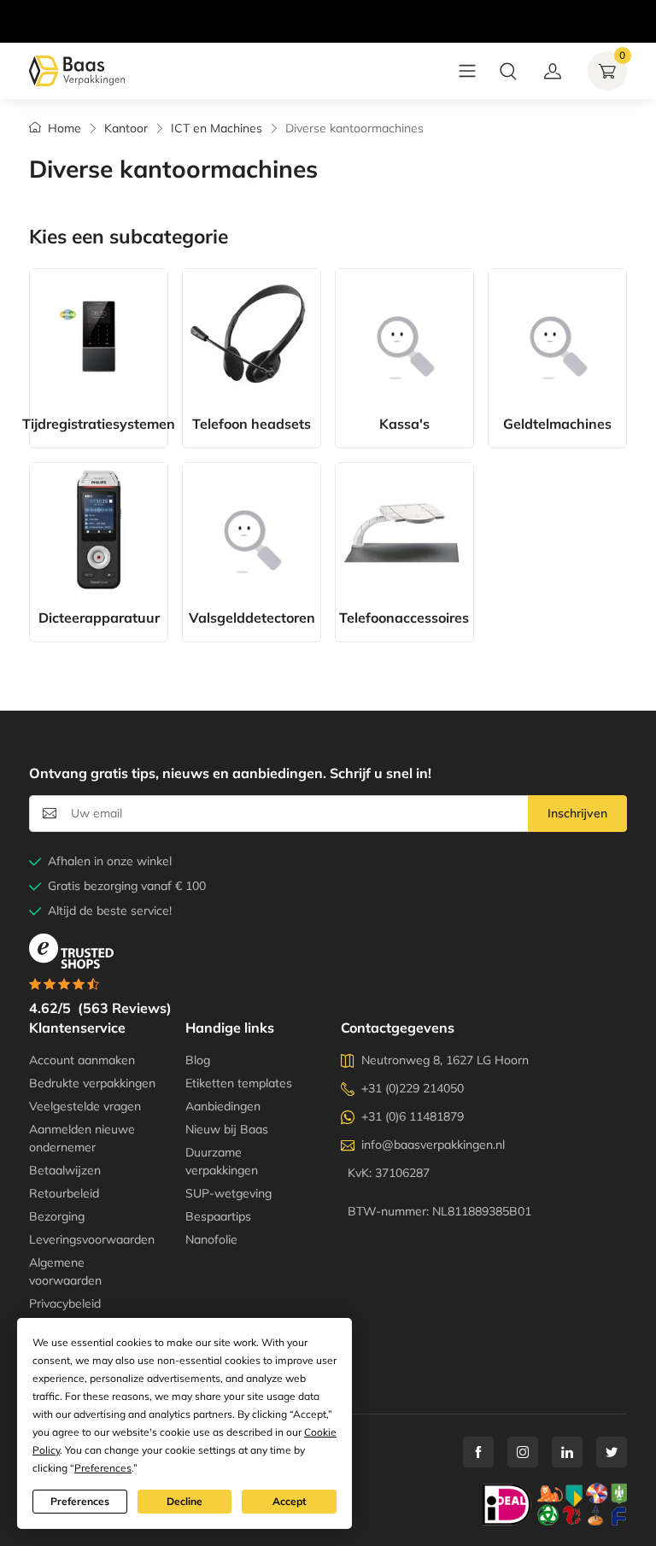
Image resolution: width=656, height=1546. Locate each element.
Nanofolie (211, 1239)
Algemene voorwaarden (65, 1271)
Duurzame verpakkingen (221, 1161)
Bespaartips (218, 1216)
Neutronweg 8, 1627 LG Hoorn (445, 1060)
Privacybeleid (65, 1303)
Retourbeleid (64, 1193)
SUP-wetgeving (228, 1193)
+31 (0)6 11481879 (412, 1116)
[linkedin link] (567, 1452)
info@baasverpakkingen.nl (433, 1144)
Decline (184, 1501)
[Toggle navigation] (467, 71)
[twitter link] (611, 1452)
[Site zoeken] (508, 70)
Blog (197, 1060)
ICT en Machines (216, 128)
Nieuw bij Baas (226, 1129)
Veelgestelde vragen (85, 1106)
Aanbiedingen (223, 1106)
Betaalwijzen (65, 1170)
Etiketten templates (238, 1083)
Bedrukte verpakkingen (92, 1083)
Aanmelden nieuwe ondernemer (82, 1138)
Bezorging (57, 1216)
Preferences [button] (103, 1467)
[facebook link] (478, 1452)
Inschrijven (577, 813)
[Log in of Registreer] (552, 70)
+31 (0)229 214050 (412, 1088)
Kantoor (126, 128)
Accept (289, 1501)
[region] (328, 3)
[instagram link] (522, 1452)
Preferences (79, 1501)
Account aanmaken (82, 1060)
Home (64, 128)
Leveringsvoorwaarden (92, 1239)
